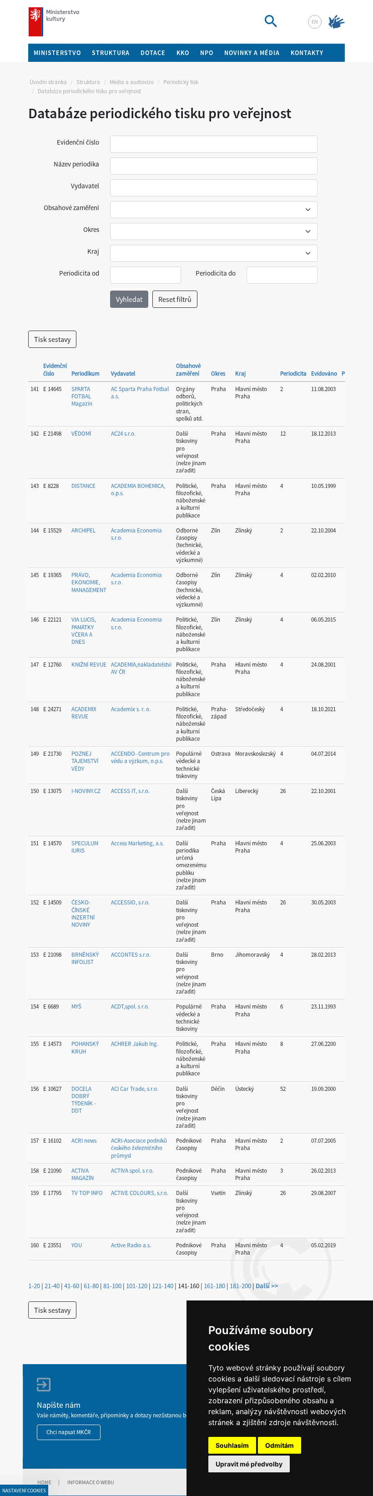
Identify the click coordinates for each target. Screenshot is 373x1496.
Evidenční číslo (78, 142)
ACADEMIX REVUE (83, 712)
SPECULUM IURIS (84, 846)
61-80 (91, 1285)
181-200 (240, 1285)
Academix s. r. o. (131, 709)
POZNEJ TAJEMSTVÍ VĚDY (84, 761)
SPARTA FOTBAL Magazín (81, 396)
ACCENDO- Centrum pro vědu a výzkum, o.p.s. (140, 757)
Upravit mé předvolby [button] (249, 1464)
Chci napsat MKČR (68, 1432)
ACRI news (83, 1141)
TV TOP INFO (87, 1193)
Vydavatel (85, 185)
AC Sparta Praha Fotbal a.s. (140, 392)
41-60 (71, 1285)
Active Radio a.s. (131, 1245)
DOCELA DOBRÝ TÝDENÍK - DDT (83, 1100)
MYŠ (76, 1006)
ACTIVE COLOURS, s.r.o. (139, 1193)
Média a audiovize (132, 82)
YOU (76, 1245)
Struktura (88, 82)
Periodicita (293, 373)
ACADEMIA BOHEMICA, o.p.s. (138, 489)
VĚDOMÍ (81, 433)
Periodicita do (216, 273)
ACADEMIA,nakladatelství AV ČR (141, 668)
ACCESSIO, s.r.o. (130, 902)
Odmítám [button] (279, 1445)
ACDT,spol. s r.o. (130, 1006)
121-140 (162, 1285)
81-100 (112, 1285)
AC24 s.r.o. (123, 433)
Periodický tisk (180, 82)
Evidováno (324, 373)
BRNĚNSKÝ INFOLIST (85, 958)
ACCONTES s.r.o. (131, 955)
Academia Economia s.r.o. (136, 534)
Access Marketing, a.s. (137, 843)
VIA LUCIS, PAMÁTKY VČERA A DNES (83, 631)
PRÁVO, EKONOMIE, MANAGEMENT (88, 582)
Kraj (93, 251)
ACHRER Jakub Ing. (134, 1044)
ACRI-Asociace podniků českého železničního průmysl (139, 1148)
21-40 (52, 1285)
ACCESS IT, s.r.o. (130, 791)
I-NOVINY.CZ (86, 791)
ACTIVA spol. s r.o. (132, 1171)
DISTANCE (83, 486)
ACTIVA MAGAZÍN (82, 1174)
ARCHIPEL (83, 530)
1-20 (34, 1285)
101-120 (136, 1285)
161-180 (214, 1285)
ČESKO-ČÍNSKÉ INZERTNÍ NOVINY (83, 914)
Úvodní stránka (48, 82)
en (315, 21)
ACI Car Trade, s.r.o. (134, 1089)
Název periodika (76, 164)
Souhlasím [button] (232, 1445)
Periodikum (85, 373)
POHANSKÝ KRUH (85, 1047)
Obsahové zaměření (71, 207)
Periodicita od (79, 273)
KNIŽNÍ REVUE (88, 664)
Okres (91, 229)
